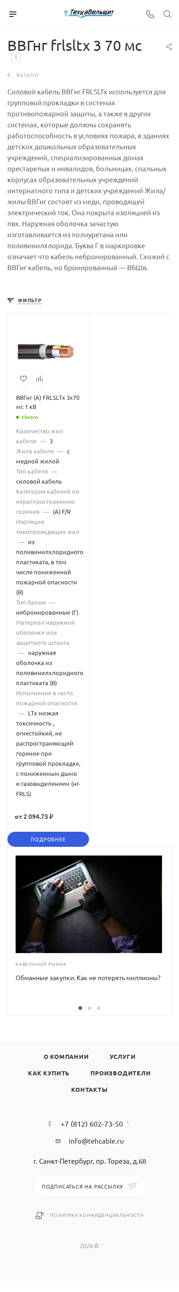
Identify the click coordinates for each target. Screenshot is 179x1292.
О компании (66, 1056)
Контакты (89, 1089)
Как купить (49, 1073)
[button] (80, 1008)
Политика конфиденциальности (97, 1214)
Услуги (123, 1056)
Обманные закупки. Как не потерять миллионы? (88, 977)
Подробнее (48, 839)
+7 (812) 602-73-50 (92, 1123)
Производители (120, 1073)
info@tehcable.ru (96, 1140)
